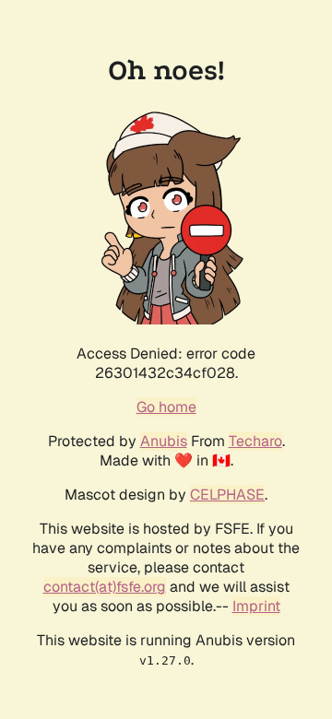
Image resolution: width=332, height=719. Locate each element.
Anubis (163, 441)
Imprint (256, 606)
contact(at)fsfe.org (104, 586)
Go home (166, 407)
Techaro (255, 441)
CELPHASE (227, 494)
